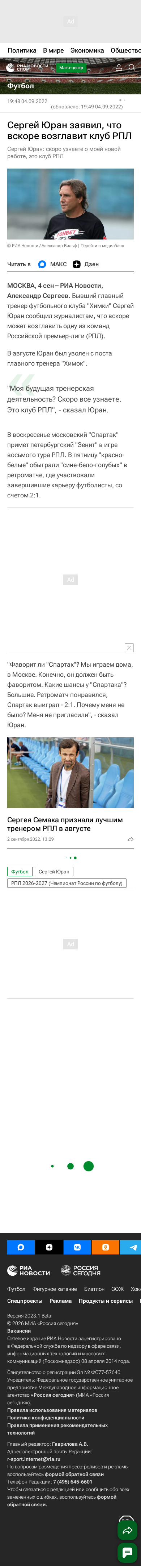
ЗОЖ (118, 1289)
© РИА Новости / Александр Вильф (42, 245)
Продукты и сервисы (106, 1301)
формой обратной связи (74, 1474)
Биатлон (94, 1289)
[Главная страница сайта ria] (8, 68)
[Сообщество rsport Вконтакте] (77, 1247)
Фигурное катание (55, 1289)
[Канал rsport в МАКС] (21, 1247)
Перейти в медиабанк (102, 245)
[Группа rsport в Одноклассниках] (105, 1247)
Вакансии (19, 1331)
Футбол (20, 871)
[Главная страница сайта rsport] (43, 68)
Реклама (61, 1301)
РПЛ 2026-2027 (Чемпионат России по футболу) (67, 883)
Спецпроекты (24, 1301)
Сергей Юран (54, 871)
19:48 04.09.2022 (27, 101)
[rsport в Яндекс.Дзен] (49, 1247)
